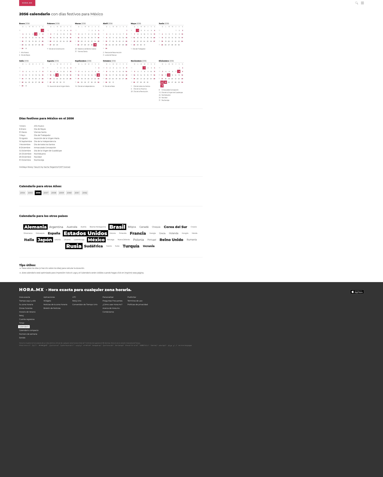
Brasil (117, 227)
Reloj (21, 316)
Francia (138, 233)
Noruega (110, 240)
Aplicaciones (49, 297)
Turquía (131, 246)
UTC (74, 297)
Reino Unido (171, 240)
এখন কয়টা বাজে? (87, 345)
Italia (29, 240)
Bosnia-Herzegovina (98, 227)
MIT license (65, 167)
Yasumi (37, 167)
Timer (21, 323)
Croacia (194, 227)
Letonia (58, 240)
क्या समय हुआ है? (43, 345)
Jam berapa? (119, 345)
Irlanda (194, 233)
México (96, 14)
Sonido (22, 338)
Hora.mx (27, 3)
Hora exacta (24, 297)
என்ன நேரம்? (162, 345)
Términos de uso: (135, 301)
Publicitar (131, 297)
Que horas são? (108, 345)
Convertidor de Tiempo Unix (85, 304)
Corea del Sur (175, 227)
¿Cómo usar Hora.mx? (112, 304)
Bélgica (132, 227)
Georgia (153, 233)
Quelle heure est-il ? (67, 345)
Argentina (56, 227)
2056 (27, 23)
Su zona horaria (26, 304)
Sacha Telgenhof (51, 167)
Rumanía (192, 239)
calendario (61, 14)
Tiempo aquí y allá (27, 301)
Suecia (109, 246)
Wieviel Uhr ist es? (131, 345)
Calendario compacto (28, 330)
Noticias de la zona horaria (55, 304)
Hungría (185, 233)
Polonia (138, 239)
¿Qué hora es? (54, 345)
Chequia (156, 227)
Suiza (117, 246)
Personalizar (108, 297)
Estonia (113, 233)
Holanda (173, 233)
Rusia (74, 246)
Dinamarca (28, 233)
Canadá (144, 226)
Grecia (162, 233)
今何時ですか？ (144, 345)
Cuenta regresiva (27, 319)
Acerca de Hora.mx (111, 308)
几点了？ (34, 345)
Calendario (24, 327)
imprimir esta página (134, 273)
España (54, 233)
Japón (45, 239)
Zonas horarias (25, 308)
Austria (83, 227)
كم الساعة (79, 345)
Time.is (137, 343)
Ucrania (149, 246)
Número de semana (28, 334)
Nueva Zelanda (124, 240)
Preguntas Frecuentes (112, 301)
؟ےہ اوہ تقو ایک (172, 345)
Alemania (35, 227)
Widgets (47, 301)
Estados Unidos (85, 233)
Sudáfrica (93, 246)
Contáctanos (108, 312)
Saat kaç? (154, 345)
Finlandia (122, 233)
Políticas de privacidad (137, 304)
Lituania (67, 240)
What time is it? (24, 345)
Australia (72, 226)
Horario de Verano (27, 312)
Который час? (96, 345)
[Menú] (362, 3)
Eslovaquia (40, 233)
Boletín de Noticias (52, 308)
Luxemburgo (79, 240)
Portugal (151, 239)
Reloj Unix (76, 301)
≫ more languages (185, 345)
